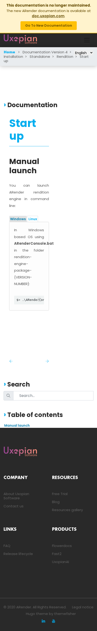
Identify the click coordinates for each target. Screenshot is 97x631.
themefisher (65, 613)
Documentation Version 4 (45, 52)
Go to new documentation (48, 25)
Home (9, 52)
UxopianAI (60, 561)
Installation (13, 56)
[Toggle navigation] (86, 40)
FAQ (7, 545)
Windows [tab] (18, 219)
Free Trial (60, 493)
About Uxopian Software (16, 496)
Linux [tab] (32, 219)
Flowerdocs (62, 545)
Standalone (40, 56)
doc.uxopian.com (48, 15)
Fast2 (56, 553)
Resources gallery (67, 509)
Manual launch (17, 425)
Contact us (14, 506)
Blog (56, 501)
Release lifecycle (18, 553)
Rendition (65, 56)
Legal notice (82, 607)
